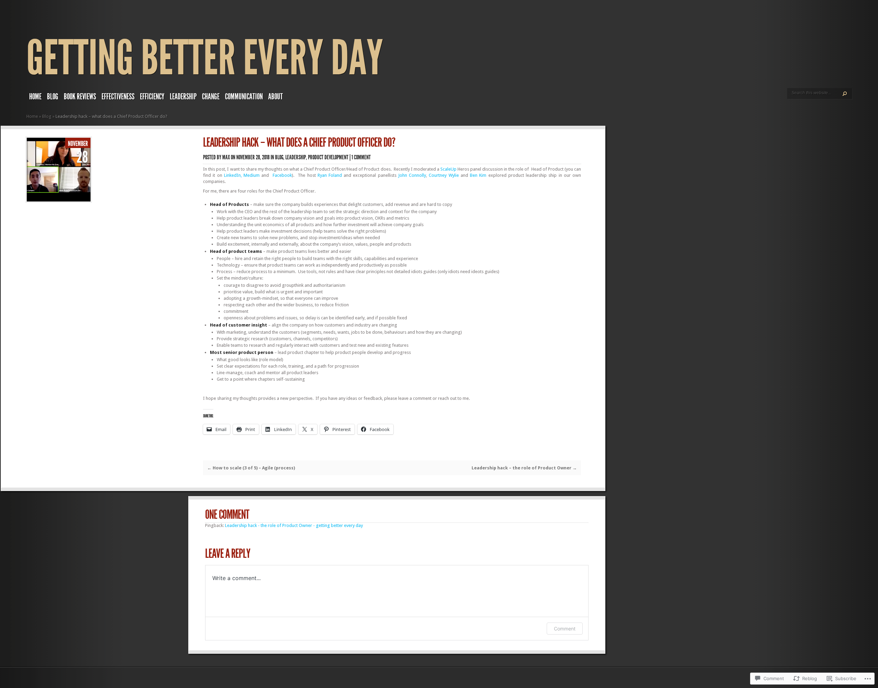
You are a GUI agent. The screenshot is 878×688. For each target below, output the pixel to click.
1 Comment (361, 157)
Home (32, 116)
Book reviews (80, 96)
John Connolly (412, 175)
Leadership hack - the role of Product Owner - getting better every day (294, 525)
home (35, 96)
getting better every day (204, 58)
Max (226, 157)
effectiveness (118, 96)
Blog (52, 96)
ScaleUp (448, 169)
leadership (183, 96)
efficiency (152, 96)
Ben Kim (478, 175)
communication (244, 96)
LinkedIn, (233, 175)
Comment (565, 628)
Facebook (282, 175)
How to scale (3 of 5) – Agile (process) (251, 467)
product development (328, 157)
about (275, 96)
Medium (252, 175)
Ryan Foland (330, 175)
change (211, 96)
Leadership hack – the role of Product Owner (524, 467)
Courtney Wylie (444, 175)
